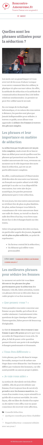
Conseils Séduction (14, 412)
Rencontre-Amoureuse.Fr (22, 5)
